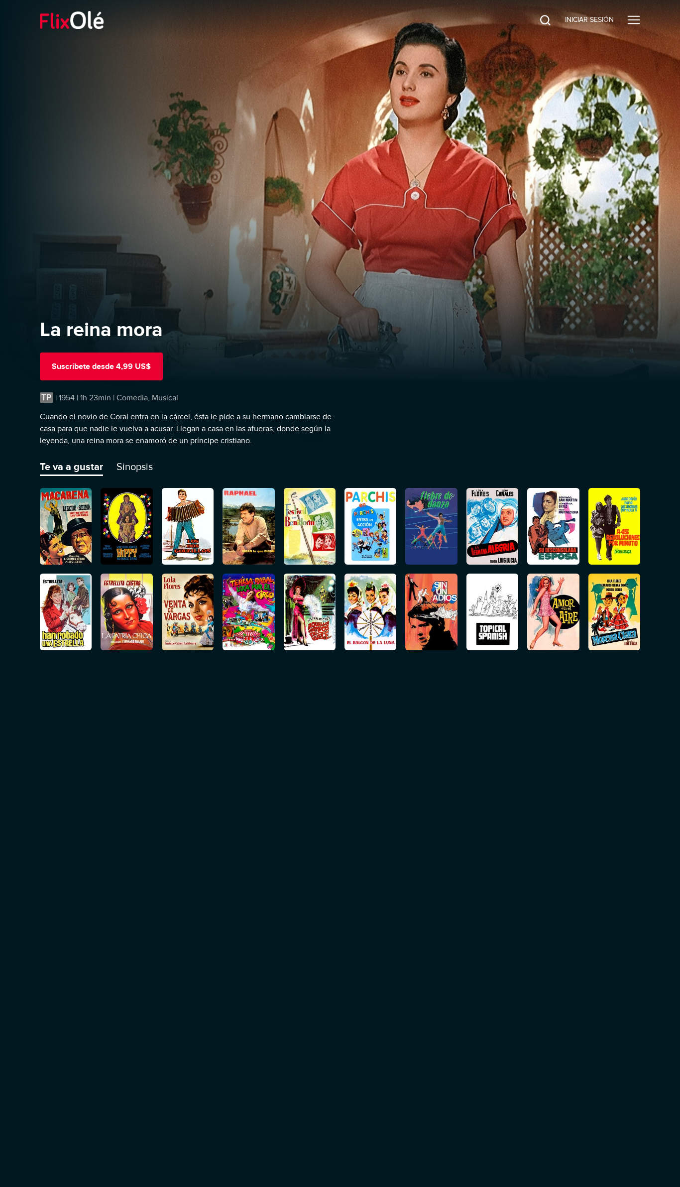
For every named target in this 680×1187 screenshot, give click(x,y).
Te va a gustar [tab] (71, 466)
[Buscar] (538, 20)
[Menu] (633, 20)
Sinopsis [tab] (134, 466)
